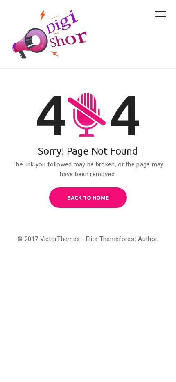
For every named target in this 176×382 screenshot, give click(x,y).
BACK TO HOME (88, 197)
